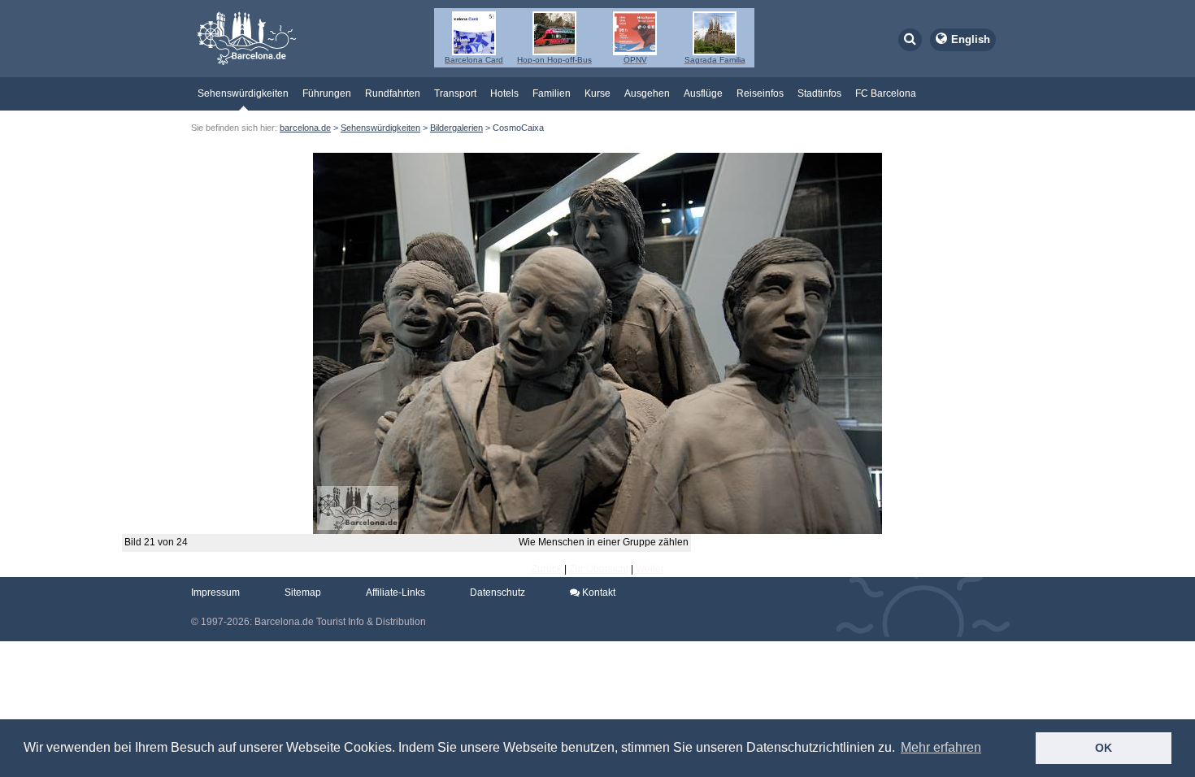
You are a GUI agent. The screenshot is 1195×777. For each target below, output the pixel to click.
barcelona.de (305, 127)
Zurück (547, 569)
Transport (455, 93)
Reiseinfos (760, 93)
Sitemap (303, 592)
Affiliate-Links (395, 592)
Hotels (504, 93)
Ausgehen (647, 93)
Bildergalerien (456, 127)
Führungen (326, 93)
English (970, 39)
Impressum (215, 592)
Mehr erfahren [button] (941, 747)
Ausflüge (703, 93)
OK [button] (1103, 747)
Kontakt (597, 592)
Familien (551, 93)
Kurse (597, 93)
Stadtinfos (819, 93)
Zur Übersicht (598, 569)
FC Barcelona (885, 93)
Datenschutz (497, 592)
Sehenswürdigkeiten (243, 93)
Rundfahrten (392, 93)
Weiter (650, 569)
